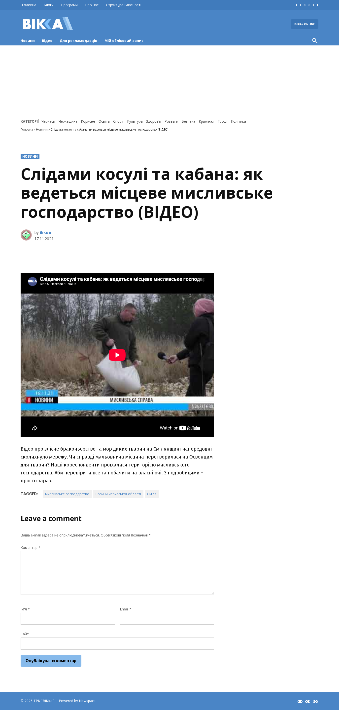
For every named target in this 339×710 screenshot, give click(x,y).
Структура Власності (123, 4)
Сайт (25, 634)
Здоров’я (153, 121)
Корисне (88, 121)
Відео (47, 40)
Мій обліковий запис (123, 40)
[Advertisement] (169, 81)
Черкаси (48, 121)
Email (126, 609)
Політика (238, 121)
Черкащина (68, 121)
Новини (28, 40)
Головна (29, 4)
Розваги (171, 121)
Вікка (45, 232)
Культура (135, 121)
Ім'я (25, 609)
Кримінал (206, 121)
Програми (69, 4)
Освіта (104, 121)
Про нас (92, 4)
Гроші (222, 121)
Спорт (118, 121)
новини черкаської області (118, 494)
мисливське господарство (67, 494)
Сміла (152, 494)
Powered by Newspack (77, 700)
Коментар (30, 547)
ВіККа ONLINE (304, 24)
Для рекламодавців (78, 40)
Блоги (49, 4)
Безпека (188, 121)
